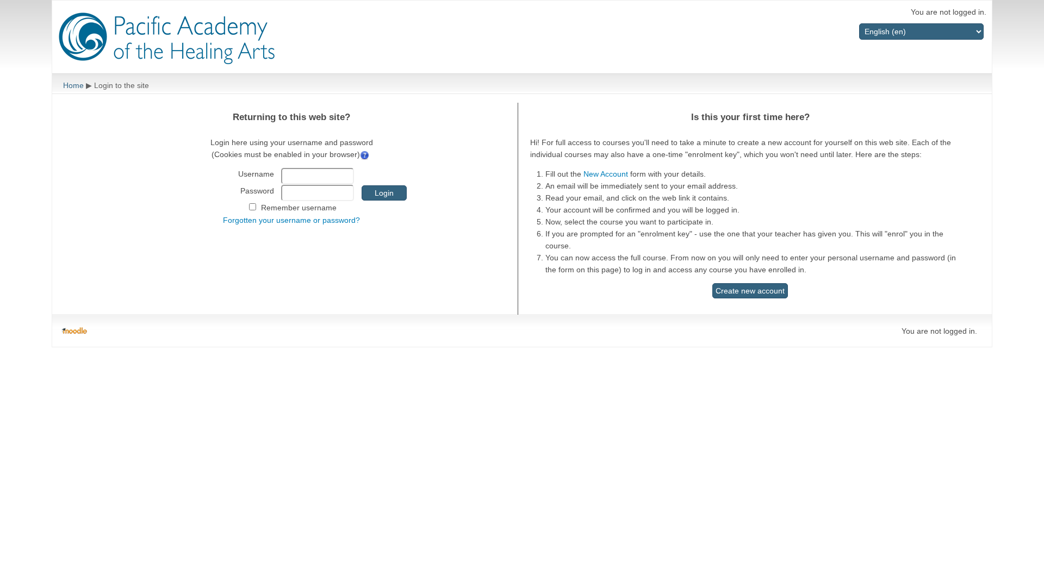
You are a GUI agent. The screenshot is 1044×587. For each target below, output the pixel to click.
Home (73, 85)
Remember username (299, 207)
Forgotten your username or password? (291, 220)
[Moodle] (74, 331)
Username (256, 174)
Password (257, 190)
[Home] (166, 38)
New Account (605, 174)
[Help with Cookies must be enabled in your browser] (365, 154)
